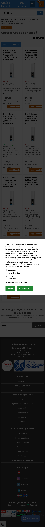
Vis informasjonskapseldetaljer (16, 282)
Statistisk (12, 279)
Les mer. (27, 266)
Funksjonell (12, 276)
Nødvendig (12, 270)
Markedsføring (14, 273)
